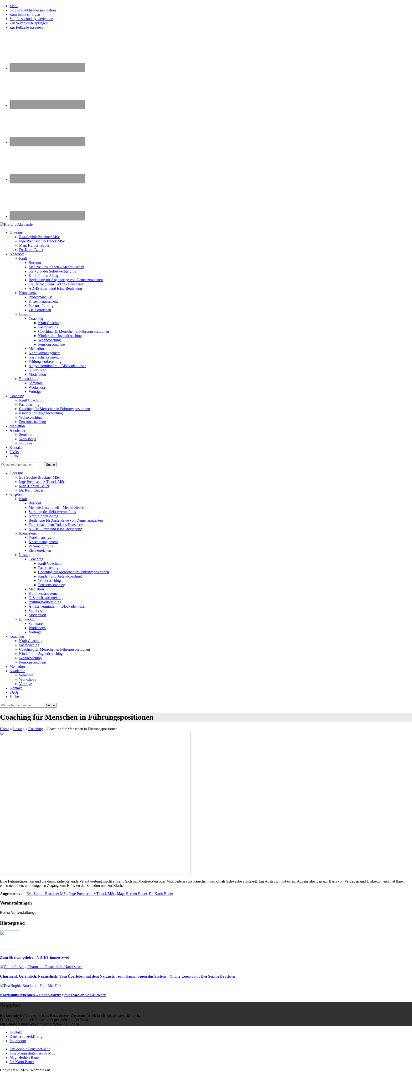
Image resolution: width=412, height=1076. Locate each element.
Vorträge (35, 632)
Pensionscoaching (51, 585)
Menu (14, 6)
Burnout (35, 503)
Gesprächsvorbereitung (46, 598)
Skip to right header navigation (33, 10)
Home (4, 729)
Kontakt (16, 688)
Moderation (37, 615)
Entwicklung (28, 619)
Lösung (25, 555)
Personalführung (41, 546)
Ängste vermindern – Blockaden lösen (57, 606)
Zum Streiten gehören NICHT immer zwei (34, 957)
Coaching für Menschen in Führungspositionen (73, 572)
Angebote (17, 494)
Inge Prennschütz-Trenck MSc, (93, 894)
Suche (14, 697)
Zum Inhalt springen (25, 14)
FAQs (14, 692)
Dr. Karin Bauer (31, 490)
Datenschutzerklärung (26, 1036)
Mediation (36, 589)
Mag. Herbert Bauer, (132, 894)
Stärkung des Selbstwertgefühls (52, 512)
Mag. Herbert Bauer (34, 486)
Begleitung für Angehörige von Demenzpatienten (66, 520)
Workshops (37, 628)
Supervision (37, 611)
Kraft (23, 499)
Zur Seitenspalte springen (29, 23)
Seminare (36, 623)
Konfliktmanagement (44, 593)
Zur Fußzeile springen (26, 27)
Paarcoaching (48, 568)
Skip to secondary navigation (31, 19)
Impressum (18, 1041)
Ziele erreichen (40, 550)
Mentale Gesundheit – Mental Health (56, 507)
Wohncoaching (49, 580)
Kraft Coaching (50, 563)
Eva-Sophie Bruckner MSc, (47, 894)
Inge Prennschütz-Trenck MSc (42, 482)
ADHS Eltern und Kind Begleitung (55, 529)
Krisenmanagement (43, 542)
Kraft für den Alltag (43, 516)
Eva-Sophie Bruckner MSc (39, 477)
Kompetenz (27, 533)
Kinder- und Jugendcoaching (60, 576)
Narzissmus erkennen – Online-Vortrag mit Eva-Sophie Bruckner (53, 995)
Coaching (36, 559)
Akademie (17, 671)
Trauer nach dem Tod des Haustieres (56, 525)
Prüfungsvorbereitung (45, 602)
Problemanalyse (40, 537)
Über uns (16, 473)
